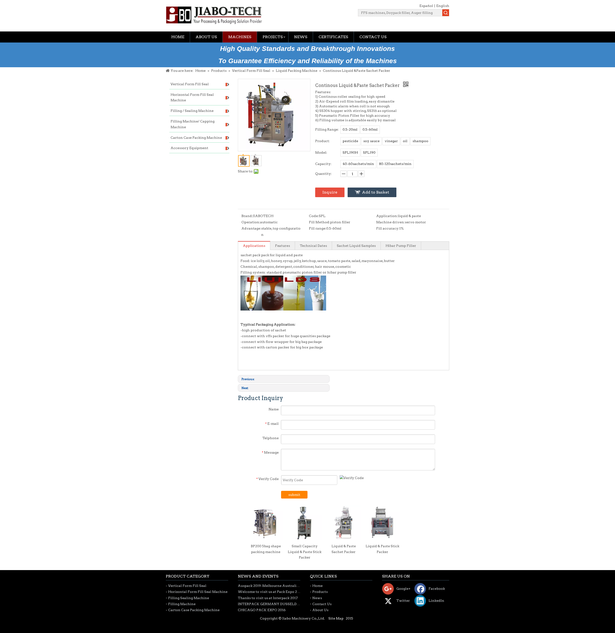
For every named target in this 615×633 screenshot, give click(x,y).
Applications (254, 246)
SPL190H (350, 152)
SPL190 (369, 152)
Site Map (336, 618)
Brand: (247, 216)
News (300, 37)
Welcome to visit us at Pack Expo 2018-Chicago (278, 592)
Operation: (250, 222)
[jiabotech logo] (214, 15)
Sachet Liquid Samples (356, 246)
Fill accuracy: (387, 228)
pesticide (350, 141)
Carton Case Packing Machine (194, 610)
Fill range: (317, 228)
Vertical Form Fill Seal (187, 586)
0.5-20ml (350, 129)
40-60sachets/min (358, 164)
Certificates (333, 37)
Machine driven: (390, 222)
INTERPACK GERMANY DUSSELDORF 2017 (275, 604)
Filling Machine (182, 604)
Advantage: (251, 228)
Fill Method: (319, 222)
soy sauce (371, 141)
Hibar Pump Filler (401, 246)
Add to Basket (375, 192)
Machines (239, 37)
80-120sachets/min (395, 164)
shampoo (420, 141)
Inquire (329, 192)
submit (294, 495)
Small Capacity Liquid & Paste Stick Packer (304, 552)
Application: (387, 216)
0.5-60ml (370, 129)
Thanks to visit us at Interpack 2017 (268, 598)
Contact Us (373, 37)
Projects (273, 37)
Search (445, 12)
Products (320, 592)
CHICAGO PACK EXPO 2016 (262, 610)
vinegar (391, 141)
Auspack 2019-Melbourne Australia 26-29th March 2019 (285, 586)
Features (282, 246)
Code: (314, 216)
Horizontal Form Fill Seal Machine (198, 592)
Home (177, 37)
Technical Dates (313, 246)
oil (405, 141)
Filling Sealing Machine (188, 598)
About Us (206, 37)
